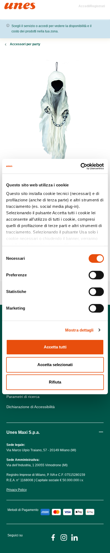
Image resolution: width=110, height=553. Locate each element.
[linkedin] (74, 537)
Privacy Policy (16, 490)
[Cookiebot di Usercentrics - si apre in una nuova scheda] (80, 166)
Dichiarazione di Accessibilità (30, 407)
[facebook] (53, 537)
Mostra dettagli (79, 330)
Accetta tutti (55, 347)
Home (10, 5)
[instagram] (64, 537)
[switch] (96, 275)
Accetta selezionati (55, 364)
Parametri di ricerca (23, 396)
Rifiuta (55, 382)
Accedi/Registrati (91, 6)
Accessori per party (25, 44)
